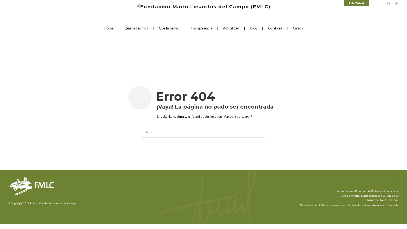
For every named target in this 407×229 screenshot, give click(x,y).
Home (109, 28)
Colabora (275, 28)
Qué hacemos (169, 28)
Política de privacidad (332, 205)
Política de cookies (358, 205)
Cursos (298, 28)
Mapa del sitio (308, 205)
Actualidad (231, 28)
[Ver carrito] (372, 3)
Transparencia (201, 28)
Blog (253, 28)
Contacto (393, 205)
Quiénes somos (136, 28)
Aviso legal (378, 205)
